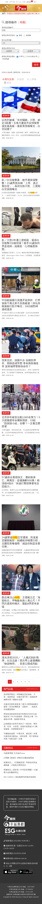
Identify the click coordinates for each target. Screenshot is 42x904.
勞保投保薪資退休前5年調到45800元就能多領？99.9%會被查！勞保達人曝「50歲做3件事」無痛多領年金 (20, 716)
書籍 (9, 82)
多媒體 (20, 79)
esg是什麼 (30, 14)
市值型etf (10, 14)
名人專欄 (31, 79)
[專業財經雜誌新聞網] (21, 8)
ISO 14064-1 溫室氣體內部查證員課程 (20, 777)
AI (39, 14)
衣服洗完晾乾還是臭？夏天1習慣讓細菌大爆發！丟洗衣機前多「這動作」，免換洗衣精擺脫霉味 (21, 707)
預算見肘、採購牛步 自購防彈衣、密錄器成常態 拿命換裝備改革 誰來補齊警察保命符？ (20, 363)
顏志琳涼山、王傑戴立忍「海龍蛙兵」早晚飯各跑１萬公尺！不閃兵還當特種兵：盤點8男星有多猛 (21, 602)
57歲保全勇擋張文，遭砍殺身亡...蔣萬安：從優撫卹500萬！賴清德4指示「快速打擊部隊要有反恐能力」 (21, 482)
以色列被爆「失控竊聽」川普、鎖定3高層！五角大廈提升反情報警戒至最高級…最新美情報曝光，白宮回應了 (21, 125)
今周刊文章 (8, 79)
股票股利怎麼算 (20, 14)
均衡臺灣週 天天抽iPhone (14, 753)
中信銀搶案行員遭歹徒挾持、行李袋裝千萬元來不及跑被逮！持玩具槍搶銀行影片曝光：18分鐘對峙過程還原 (21, 305)
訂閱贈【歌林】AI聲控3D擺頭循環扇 (19, 758)
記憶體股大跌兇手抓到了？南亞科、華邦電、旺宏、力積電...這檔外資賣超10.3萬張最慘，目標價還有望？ (20, 726)
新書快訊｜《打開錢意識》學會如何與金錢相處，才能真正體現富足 (20, 763)
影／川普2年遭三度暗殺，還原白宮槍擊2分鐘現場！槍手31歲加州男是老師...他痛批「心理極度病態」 (21, 245)
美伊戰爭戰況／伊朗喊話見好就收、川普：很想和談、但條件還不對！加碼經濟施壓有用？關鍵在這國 (20, 697)
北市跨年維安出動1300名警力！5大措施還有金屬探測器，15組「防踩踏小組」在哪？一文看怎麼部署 (21, 422)
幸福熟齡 (6, 59)
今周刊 (21, 56)
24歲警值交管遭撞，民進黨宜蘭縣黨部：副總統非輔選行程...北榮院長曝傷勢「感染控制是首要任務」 (21, 542)
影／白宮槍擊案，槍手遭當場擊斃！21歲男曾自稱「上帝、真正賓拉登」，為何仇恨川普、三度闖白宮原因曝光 (21, 185)
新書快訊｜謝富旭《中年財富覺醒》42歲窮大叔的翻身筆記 (21, 771)
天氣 (36, 14)
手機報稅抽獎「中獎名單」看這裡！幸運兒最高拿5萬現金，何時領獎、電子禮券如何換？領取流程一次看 (21, 736)
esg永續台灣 (32, 56)
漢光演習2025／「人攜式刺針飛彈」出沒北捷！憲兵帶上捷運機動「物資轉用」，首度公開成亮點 (21, 660)
